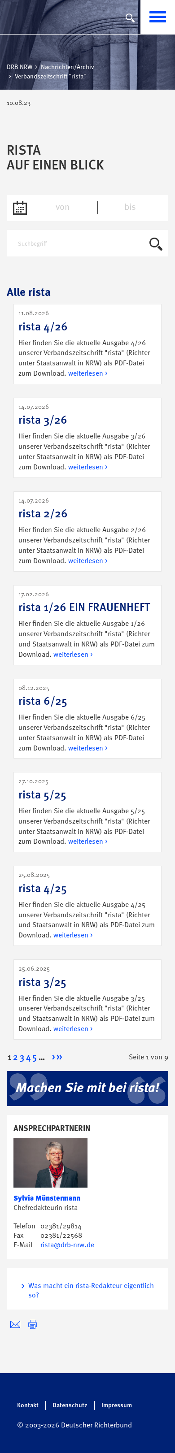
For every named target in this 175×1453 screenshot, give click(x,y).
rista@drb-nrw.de (67, 1245)
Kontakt (28, 1405)
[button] (32, 1325)
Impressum (116, 1405)
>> (59, 1058)
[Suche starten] (156, 245)
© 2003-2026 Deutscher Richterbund (74, 1425)
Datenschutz (70, 1405)
